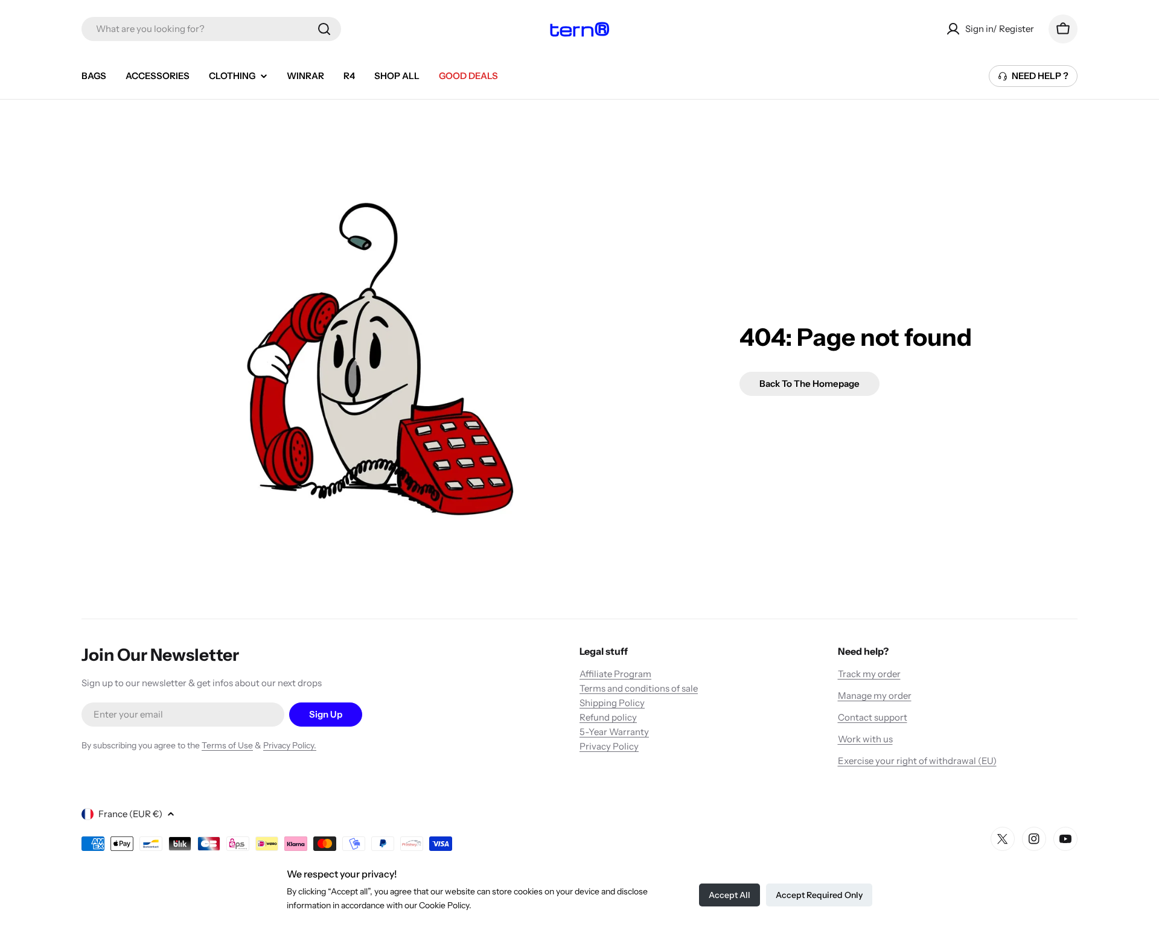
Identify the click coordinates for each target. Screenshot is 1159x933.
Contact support (872, 717)
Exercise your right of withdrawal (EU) (917, 760)
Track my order (869, 674)
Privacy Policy (609, 746)
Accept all (729, 895)
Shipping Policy (612, 703)
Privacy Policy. (289, 745)
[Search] (324, 29)
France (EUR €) (130, 814)
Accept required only (819, 895)
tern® (579, 29)
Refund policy (608, 717)
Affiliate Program (615, 674)
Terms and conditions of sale (639, 688)
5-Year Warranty (614, 731)
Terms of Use (227, 745)
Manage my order (875, 695)
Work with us (865, 739)
